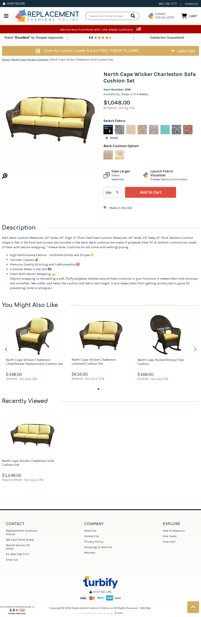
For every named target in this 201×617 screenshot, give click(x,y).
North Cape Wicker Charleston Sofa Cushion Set (28, 463)
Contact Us (191, 3)
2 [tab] (102, 389)
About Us (90, 530)
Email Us (12, 559)
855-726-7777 (168, 3)
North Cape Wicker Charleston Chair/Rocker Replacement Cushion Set (34, 362)
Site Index (170, 536)
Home (5, 59)
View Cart (169, 541)
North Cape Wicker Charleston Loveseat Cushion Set (94, 361)
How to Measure (174, 530)
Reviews (89, 552)
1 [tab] (98, 389)
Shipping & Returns (98, 547)
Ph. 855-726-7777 (17, 554)
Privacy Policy (93, 541)
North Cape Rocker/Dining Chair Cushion (160, 362)
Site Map (145, 608)
